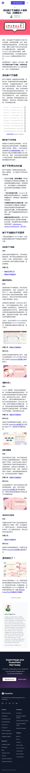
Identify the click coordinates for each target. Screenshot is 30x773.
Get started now (17, 3)
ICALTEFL (10, 134)
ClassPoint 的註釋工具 (17, 359)
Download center (6, 744)
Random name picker (7, 733)
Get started (4, 747)
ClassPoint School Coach (22, 720)
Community (18, 713)
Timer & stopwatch (6, 730)
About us (18, 736)
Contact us (18, 742)
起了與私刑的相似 (14, 150)
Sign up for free (9, 679)
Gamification (5, 716)
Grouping (5, 727)
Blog (3, 750)
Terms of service (20, 748)
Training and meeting (7, 761)
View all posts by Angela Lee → (13, 645)
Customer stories (6, 753)
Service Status (19, 753)
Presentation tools (6, 719)
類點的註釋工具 (9, 271)
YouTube (4, 755)
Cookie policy (19, 751)
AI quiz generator (6, 721)
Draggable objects (6, 736)
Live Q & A (5, 724)
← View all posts (15, 598)
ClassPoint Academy (21, 728)
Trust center (19, 756)
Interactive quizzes (6, 713)
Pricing (17, 739)
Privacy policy (19, 745)
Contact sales (22, 679)
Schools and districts (7, 758)
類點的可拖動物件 (10, 274)
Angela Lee (12, 614)
